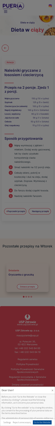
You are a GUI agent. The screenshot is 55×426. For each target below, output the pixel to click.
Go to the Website (42, 422)
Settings (7, 422)
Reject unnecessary (22, 422)
